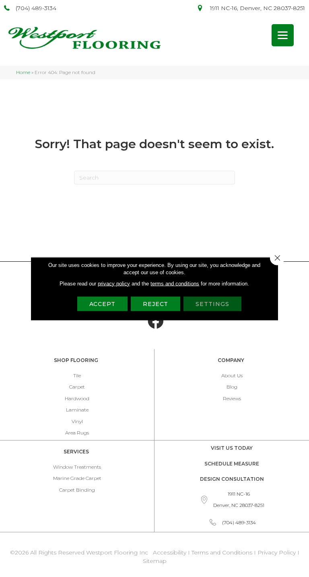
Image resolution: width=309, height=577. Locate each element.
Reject (155, 303)
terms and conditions (174, 283)
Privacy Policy (277, 552)
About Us (232, 375)
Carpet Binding (77, 490)
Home (23, 72)
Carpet (77, 387)
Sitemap (155, 561)
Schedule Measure (231, 464)
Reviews (232, 398)
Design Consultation (232, 479)
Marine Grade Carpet (77, 478)
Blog (232, 387)
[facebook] (156, 321)
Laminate (77, 410)
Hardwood (77, 398)
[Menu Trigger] (283, 35)
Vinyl (77, 421)
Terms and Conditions (222, 552)
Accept (102, 303)
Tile (77, 375)
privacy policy (114, 283)
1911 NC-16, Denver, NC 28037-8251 (257, 8)
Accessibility (169, 552)
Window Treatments (77, 467)
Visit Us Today (232, 448)
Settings (212, 303)
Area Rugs (77, 433)
